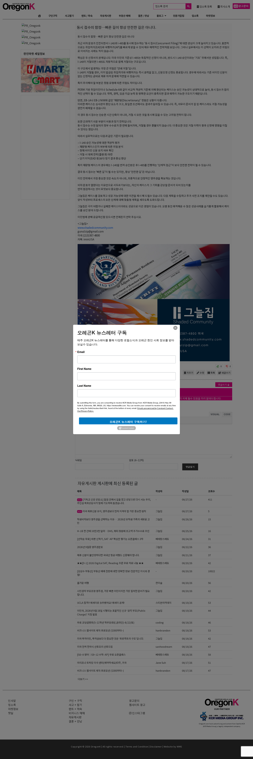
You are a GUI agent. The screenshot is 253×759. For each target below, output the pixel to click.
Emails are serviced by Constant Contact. (155, 408)
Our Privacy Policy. (85, 410)
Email (81, 352)
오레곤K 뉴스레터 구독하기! (128, 422)
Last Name (84, 385)
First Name (84, 368)
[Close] (175, 328)
